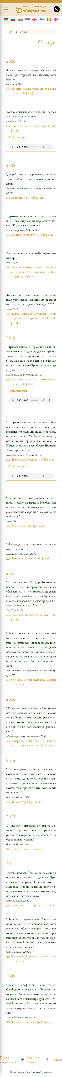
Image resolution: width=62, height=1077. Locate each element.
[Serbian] (27, 19)
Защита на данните (33, 1059)
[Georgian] (35, 19)
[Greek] (42, 19)
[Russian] (20, 19)
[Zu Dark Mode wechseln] (57, 9)
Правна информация (8, 1059)
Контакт (57, 1060)
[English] (56, 19)
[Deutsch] (6, 19)
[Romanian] (49, 19)
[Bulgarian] (13, 19)
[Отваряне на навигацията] (6, 9)
